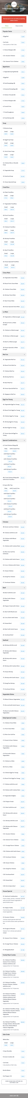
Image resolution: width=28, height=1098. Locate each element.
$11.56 (22, 359)
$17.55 (22, 896)
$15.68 (22, 593)
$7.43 (23, 50)
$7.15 (6, 198)
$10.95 (22, 283)
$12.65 (22, 323)
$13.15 (12, 267)
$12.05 (22, 295)
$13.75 (22, 336)
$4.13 (23, 72)
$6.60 (23, 112)
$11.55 (22, 404)
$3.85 (6, 1045)
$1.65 (23, 42)
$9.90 (23, 118)
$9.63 (11, 198)
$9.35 (23, 83)
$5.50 (6, 157)
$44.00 (22, 994)
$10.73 (12, 209)
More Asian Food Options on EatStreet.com (14, 1082)
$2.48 (23, 36)
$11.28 (22, 699)
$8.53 (6, 209)
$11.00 (22, 176)
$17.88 (22, 908)
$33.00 (22, 960)
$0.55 (23, 1076)
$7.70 (23, 170)
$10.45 (22, 278)
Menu (6, 26)
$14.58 (22, 917)
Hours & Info (19, 26)
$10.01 (6, 267)
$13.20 (22, 422)
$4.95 (6, 134)
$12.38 (12, 244)
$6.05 (23, 106)
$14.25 (22, 347)
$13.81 (22, 527)
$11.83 (22, 317)
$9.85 (23, 56)
